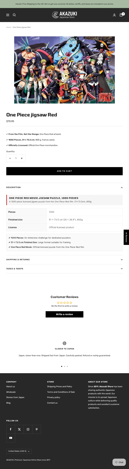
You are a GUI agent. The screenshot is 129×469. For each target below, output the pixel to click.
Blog (8, 403)
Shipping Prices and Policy (59, 386)
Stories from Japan (15, 397)
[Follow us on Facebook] (10, 429)
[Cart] (121, 15)
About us (10, 386)
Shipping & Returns (18, 259)
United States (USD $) (17, 451)
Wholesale (11, 392)
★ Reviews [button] (126, 237)
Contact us (52, 403)
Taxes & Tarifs (14, 269)
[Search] (14, 15)
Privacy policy (53, 397)
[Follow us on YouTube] (10, 438)
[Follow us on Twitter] (19, 429)
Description (13, 187)
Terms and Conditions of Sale (61, 392)
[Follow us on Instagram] (28, 429)
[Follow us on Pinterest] (36, 429)
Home (8, 27)
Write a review (64, 314)
